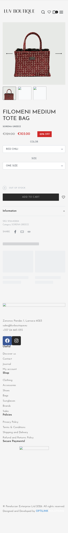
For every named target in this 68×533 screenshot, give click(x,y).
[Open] (49, 12)
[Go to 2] (24, 93)
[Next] (58, 53)
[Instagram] (16, 340)
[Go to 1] (9, 93)
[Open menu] (61, 12)
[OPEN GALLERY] (34, 53)
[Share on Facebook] (15, 231)
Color (34, 142)
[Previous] (9, 53)
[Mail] (22, 231)
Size (34, 159)
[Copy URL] (29, 231)
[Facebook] (7, 340)
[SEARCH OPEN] (43, 12)
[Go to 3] (40, 93)
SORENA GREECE (20, 225)
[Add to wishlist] (63, 197)
